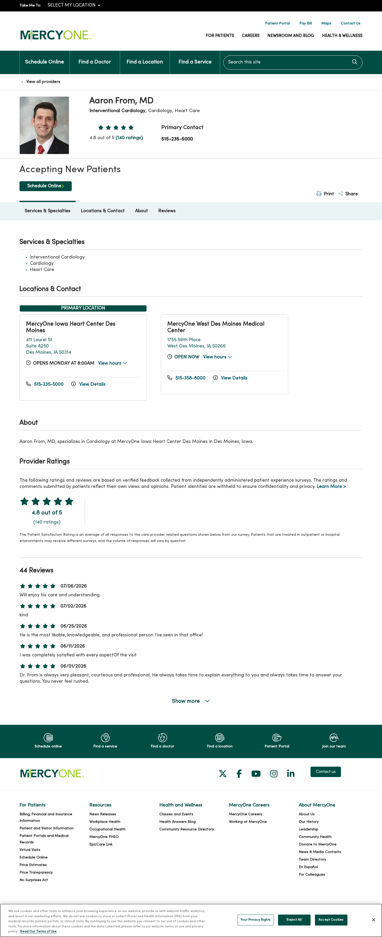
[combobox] (293, 62)
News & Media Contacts (320, 852)
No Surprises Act (33, 880)
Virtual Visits (29, 850)
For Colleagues (312, 874)
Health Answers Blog (177, 822)
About (141, 211)
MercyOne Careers (245, 814)
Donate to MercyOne (318, 844)
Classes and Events (176, 814)
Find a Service (195, 62)
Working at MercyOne (248, 822)
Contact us (326, 772)
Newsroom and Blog (290, 36)
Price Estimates (33, 865)
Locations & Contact (103, 211)
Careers (251, 36)
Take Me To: (30, 5)
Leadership (308, 829)
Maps (326, 23)
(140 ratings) (129, 138)
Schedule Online (44, 62)
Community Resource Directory (186, 829)
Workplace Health (104, 822)
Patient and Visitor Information (46, 828)
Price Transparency (36, 872)
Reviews (167, 211)
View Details (92, 384)
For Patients (220, 36)
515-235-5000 (177, 139)
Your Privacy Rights (255, 919)
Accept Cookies (331, 919)
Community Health (315, 837)
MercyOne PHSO (104, 837)
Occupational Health (107, 829)
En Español (308, 867)
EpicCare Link (101, 844)
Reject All (294, 919)
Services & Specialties (47, 211)
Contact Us (350, 23)
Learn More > (331, 486)
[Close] (373, 920)
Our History (309, 822)
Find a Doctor (94, 62)
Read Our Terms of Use (38, 931)
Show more (186, 701)
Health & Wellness (342, 36)
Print (328, 194)
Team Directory (312, 859)
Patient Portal (277, 23)
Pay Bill (305, 23)
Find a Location (145, 62)
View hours (110, 363)
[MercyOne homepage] (55, 41)
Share (351, 194)
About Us (307, 814)
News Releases (102, 814)
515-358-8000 (190, 378)
